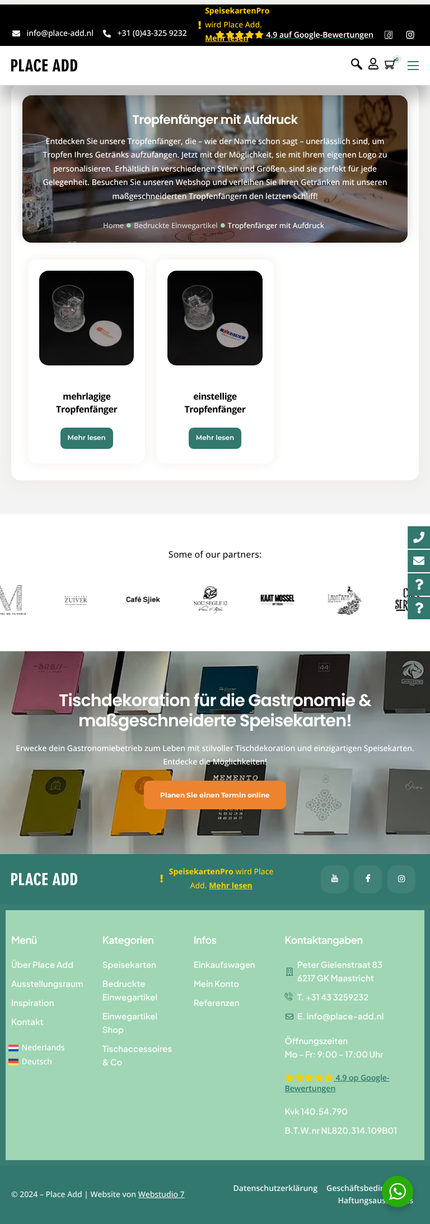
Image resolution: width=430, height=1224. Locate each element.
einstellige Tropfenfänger (214, 402)
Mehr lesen (87, 438)
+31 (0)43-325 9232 (151, 33)
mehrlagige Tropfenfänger (86, 402)
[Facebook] (335, 879)
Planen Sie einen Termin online (215, 795)
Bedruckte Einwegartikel (175, 225)
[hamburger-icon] (413, 65)
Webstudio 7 (161, 1194)
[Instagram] (401, 879)
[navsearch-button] (356, 65)
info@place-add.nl (60, 33)
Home (113, 225)
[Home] (44, 64)
